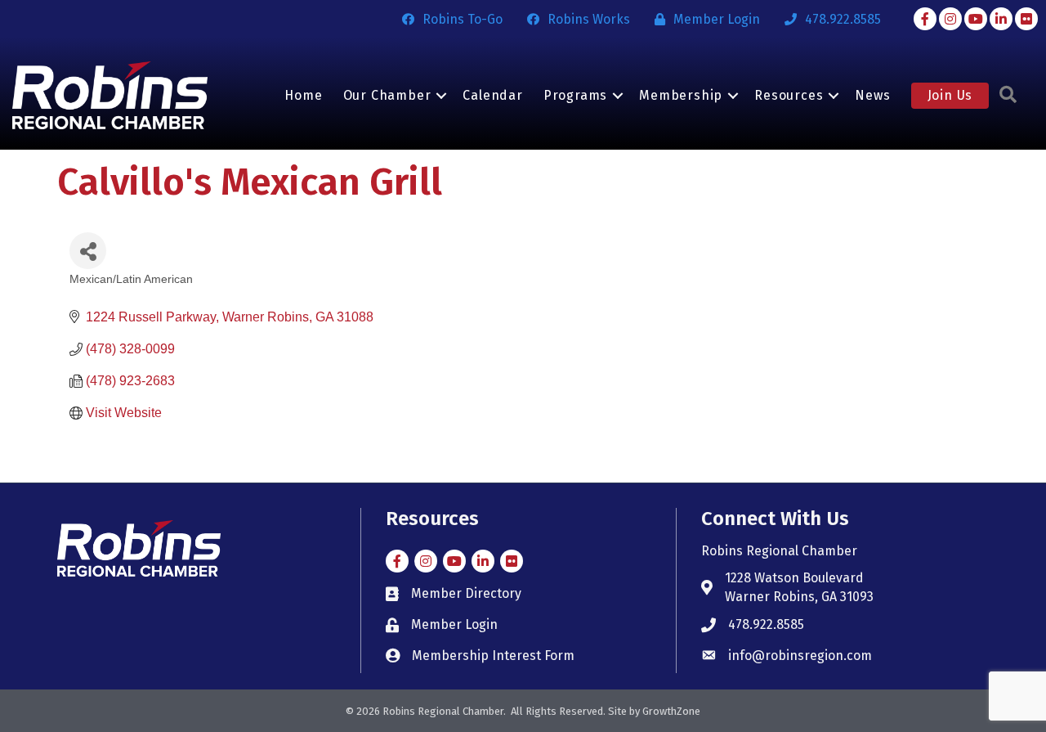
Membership (680, 95)
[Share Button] (87, 250)
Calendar (492, 95)
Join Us (950, 95)
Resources (788, 95)
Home (303, 95)
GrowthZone (671, 711)
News (872, 95)
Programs (575, 95)
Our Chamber (387, 95)
